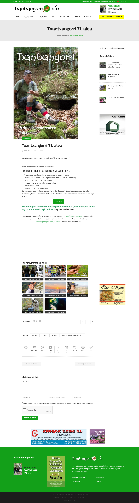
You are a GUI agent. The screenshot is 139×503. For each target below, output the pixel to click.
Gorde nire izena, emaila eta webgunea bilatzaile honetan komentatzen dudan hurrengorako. (58, 403)
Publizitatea (104, 1)
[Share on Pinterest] (40, 321)
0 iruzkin (40, 151)
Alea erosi (58, 201)
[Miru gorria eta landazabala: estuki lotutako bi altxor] (103, 65)
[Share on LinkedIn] (37, 321)
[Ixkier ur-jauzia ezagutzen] (103, 77)
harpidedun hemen (64, 209)
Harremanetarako (87, 1)
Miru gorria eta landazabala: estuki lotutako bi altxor (115, 65)
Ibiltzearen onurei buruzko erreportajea (40, 183)
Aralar (34, 335)
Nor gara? (112, 1)
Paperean (65, 35)
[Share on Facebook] (31, 321)
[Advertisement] (59, 243)
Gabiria (54, 335)
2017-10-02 (28, 151)
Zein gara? (99, 481)
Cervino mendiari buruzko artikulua (38, 180)
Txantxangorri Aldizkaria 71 (72, 335)
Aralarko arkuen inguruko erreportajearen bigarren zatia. (46, 175)
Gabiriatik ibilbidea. (31, 186)
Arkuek (44, 335)
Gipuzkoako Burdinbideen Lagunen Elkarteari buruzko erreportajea (50, 178)
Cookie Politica (82, 494)
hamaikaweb (70, 500)
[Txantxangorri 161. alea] (103, 9)
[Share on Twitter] (34, 321)
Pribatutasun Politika (68, 494)
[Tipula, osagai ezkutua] (103, 100)
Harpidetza (97, 1)
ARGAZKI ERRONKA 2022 (110, 17)
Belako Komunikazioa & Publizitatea (73, 497)
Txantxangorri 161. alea (115, 10)
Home (58, 35)
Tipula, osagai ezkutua (116, 97)
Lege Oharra (55, 494)
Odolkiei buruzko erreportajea (36, 188)
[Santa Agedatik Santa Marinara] (103, 88)
